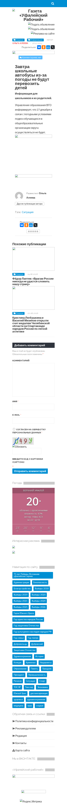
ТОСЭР (17, 687)
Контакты (21, 743)
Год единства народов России (28, 619)
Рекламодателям (25, 728)
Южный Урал (20, 693)
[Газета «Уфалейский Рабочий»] (33, 19)
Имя (15, 401)
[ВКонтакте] (39, 47)
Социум (19, 40)
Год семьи (19, 638)
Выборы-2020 (39, 594)
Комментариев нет (31, 57)
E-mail (16, 415)
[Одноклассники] (44, 47)
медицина (18, 705)
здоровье (18, 699)
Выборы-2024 (39, 601)
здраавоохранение (36, 699)
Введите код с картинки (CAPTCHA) (27, 460)
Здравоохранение (22, 656)
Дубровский (37, 644)
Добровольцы (20, 644)
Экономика (42, 687)
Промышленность (37, 674)
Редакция (21, 735)
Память (34, 668)
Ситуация (28, 212)
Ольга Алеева (20, 43)
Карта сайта (22, 750)
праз (29, 705)
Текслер (29, 687)
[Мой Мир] (48, 47)
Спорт (42, 681)
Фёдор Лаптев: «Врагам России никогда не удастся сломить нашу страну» (33, 281)
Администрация (21, 582)
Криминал (31, 662)
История (39, 656)
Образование (20, 668)
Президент (19, 674)
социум (39, 705)
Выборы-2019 (20, 594)
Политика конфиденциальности (34, 721)
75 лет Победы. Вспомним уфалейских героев (26, 575)
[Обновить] (19, 446)
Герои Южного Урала (24, 613)
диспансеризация (38, 693)
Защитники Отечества (24, 650)
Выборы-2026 (39, 607)
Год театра (33, 638)
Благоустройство (22, 588)
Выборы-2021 (20, 601)
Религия (18, 681)
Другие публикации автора (29, 203)
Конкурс (18, 662)
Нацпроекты (46, 662)
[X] (53, 47)
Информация (36, 40)
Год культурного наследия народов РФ (33, 631)
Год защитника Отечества (26, 625)
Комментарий (20, 360)
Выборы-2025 (20, 607)
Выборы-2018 (42, 588)
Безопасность (40, 582)
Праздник (47, 668)
